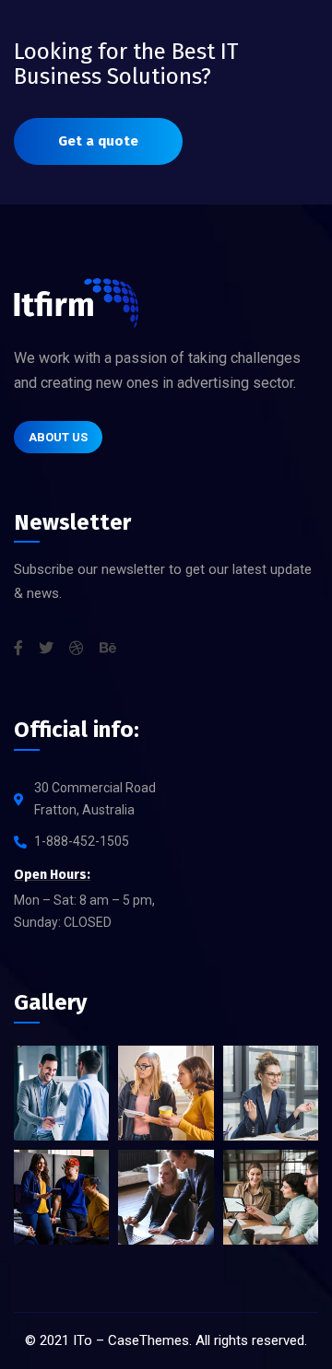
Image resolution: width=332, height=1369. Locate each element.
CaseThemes (148, 1340)
